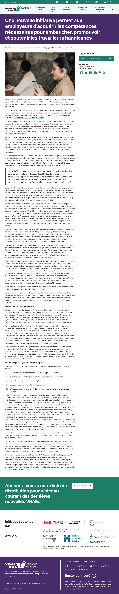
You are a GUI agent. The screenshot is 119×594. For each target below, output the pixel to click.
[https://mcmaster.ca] (49, 538)
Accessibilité (36, 583)
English (7, 2)
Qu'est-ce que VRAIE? (73, 561)
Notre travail (53, 9)
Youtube (80, 2)
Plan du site (8, 583)
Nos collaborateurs (89, 561)
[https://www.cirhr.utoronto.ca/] (102, 538)
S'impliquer (109, 2)
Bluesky (70, 2)
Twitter (89, 2)
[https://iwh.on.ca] (73, 538)
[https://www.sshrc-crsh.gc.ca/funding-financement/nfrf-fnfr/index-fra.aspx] (97, 523)
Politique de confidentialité (22, 583)
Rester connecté (80, 486)
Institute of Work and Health (91, 58)
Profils (44, 583)
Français (13, 2)
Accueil (7, 48)
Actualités (15, 48)
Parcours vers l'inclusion (82, 9)
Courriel (98, 2)
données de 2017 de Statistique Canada (29, 118)
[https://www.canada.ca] (62, 523)
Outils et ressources (66, 9)
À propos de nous (40, 9)
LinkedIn (60, 2)
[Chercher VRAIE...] (111, 9)
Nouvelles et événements (100, 9)
